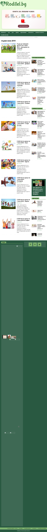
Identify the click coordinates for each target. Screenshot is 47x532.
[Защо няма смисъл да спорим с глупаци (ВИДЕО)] (13, 337)
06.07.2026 (40, 128)
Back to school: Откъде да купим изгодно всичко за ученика (41, 81)
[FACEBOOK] (30, 244)
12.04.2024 (40, 220)
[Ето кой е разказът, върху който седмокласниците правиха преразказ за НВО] (34, 153)
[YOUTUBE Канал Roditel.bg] (39, 244)
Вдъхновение (23, 32)
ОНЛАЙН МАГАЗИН (4, 35)
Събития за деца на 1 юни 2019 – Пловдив (23, 179)
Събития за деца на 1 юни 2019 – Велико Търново (23, 83)
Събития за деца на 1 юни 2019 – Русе (23, 142)
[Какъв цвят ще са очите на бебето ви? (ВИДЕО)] (4, 337)
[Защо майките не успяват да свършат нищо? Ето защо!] (6, 430)
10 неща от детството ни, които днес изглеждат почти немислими (41, 62)
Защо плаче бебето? (40, 211)
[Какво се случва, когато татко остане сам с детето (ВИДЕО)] (17, 523)
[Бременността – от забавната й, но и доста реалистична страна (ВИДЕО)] (19, 292)
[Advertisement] (39, 47)
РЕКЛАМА (20, 528)
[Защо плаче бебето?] (34, 211)
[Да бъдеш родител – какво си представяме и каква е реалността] (34, 225)
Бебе (9, 32)
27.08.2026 (40, 65)
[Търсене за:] (40, 37)
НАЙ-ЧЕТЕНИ (35, 198)
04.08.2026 (40, 84)
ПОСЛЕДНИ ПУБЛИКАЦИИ (38, 57)
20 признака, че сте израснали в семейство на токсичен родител (41, 218)
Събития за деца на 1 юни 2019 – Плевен (23, 102)
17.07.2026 (40, 104)
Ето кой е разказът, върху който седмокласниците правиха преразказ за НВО (41, 155)
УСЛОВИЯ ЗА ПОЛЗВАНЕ (42, 528)
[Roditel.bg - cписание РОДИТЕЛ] (15, 6)
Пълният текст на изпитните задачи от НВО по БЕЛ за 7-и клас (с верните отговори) (41, 145)
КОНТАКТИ (34, 528)
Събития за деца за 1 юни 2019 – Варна (23, 200)
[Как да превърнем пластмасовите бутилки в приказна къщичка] (9, 337)
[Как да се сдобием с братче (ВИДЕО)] (7, 478)
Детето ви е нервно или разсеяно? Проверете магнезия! (40, 203)
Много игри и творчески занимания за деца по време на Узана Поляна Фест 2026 (41, 124)
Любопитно (31, 32)
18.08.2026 (40, 76)
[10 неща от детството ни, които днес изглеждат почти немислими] (34, 61)
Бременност (3, 32)
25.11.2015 (40, 206)
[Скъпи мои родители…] (34, 234)
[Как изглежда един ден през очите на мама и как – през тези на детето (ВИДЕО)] (11, 385)
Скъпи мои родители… (40, 234)
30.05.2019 (20, 202)
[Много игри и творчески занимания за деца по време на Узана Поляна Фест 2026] (34, 123)
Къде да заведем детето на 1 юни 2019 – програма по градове (23, 46)
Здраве (17, 32)
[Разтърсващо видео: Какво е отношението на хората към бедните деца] (12, 478)
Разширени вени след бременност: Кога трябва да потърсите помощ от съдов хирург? (41, 90)
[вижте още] (28, 58)
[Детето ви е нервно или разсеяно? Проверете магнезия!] (34, 202)
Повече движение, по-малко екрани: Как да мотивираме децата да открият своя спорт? (41, 100)
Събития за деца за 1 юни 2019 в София (23, 219)
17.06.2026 (40, 148)
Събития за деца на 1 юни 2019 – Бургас (23, 160)
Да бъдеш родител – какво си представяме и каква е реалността (41, 226)
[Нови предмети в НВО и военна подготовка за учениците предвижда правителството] (34, 71)
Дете (13, 32)
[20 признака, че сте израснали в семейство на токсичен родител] (34, 217)
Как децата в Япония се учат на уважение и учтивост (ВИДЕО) (38, 191)
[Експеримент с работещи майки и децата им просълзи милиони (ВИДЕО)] (17, 385)
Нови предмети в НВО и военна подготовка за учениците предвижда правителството (41, 72)
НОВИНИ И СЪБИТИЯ (37, 108)
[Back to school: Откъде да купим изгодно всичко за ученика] (34, 80)
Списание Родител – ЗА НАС (12, 528)
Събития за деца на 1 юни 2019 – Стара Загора (23, 123)
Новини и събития (39, 32)
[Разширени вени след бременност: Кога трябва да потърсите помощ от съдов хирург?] (34, 89)
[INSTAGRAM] (35, 244)
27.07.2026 (40, 93)
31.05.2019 (20, 50)
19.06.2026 (40, 139)
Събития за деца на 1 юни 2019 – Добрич (23, 62)
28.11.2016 (40, 212)
